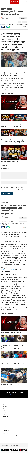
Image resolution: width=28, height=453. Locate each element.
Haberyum (7, 18)
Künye (4, 438)
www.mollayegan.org (9, 269)
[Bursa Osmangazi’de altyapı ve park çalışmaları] (7, 339)
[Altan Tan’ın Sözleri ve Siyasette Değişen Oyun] (7, 133)
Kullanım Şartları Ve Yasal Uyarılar (10, 436)
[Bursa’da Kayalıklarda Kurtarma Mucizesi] (20, 355)
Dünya (4, 412)
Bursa (21, 221)
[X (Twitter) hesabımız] (12, 394)
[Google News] (24, 28)
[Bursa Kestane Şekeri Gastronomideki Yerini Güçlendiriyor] (20, 133)
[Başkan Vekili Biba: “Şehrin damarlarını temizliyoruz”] (20, 339)
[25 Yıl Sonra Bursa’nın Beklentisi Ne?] (14, 152)
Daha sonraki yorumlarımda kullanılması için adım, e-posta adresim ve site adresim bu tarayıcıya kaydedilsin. (13, 188)
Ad (2, 180)
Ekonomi (4, 410)
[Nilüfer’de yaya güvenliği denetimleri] (14, 375)
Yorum (3, 171)
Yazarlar (4, 440)
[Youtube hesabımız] (16, 394)
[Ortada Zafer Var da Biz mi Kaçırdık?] (7, 118)
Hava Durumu (6, 420)
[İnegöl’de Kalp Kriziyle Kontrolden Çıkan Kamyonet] (7, 355)
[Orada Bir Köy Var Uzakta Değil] (20, 118)
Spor (4, 408)
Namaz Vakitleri (6, 424)
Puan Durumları (6, 428)
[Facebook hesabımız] (10, 394)
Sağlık (4, 414)
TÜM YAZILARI (23, 18)
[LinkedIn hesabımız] (18, 394)
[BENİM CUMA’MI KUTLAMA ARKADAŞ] (14, 102)
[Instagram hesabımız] (14, 394)
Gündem (24, 22)
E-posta (17, 180)
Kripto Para (5, 422)
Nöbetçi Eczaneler (7, 426)
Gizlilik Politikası (6, 434)
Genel (19, 22)
